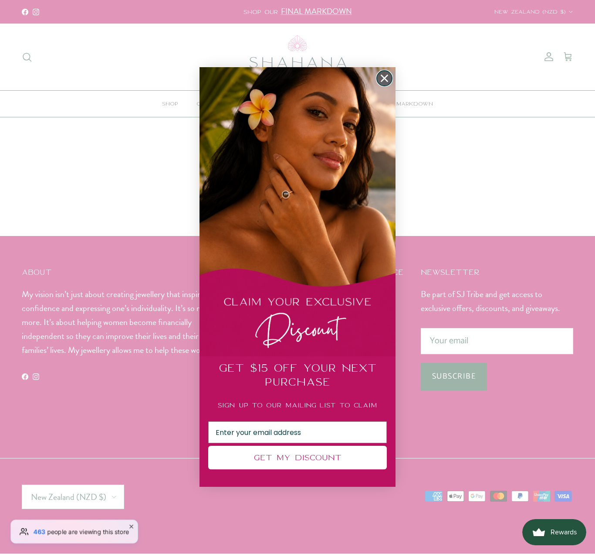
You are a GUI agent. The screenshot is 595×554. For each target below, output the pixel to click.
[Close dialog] (384, 78)
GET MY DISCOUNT (297, 457)
